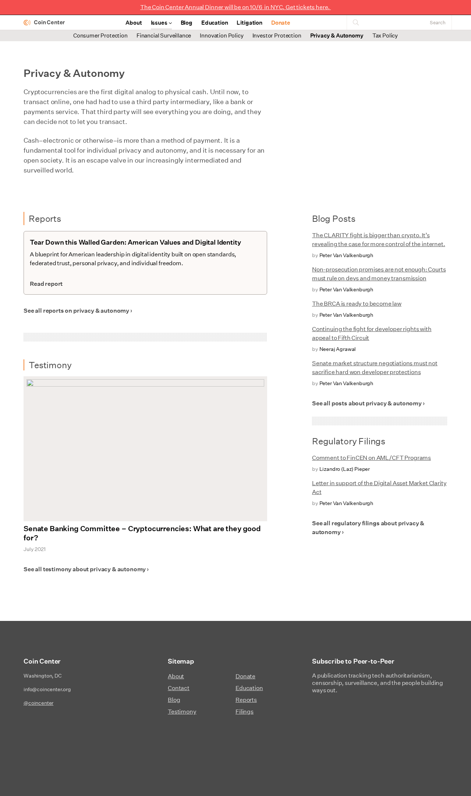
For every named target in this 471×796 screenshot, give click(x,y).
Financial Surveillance (164, 35)
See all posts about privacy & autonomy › (368, 403)
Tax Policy (385, 35)
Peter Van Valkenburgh (346, 255)
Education (214, 22)
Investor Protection (276, 35)
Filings (245, 711)
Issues (159, 22)
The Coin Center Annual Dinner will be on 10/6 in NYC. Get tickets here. (235, 7)
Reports (246, 699)
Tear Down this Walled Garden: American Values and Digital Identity (135, 242)
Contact (179, 688)
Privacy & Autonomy (337, 35)
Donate (280, 22)
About (133, 22)
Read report (46, 283)
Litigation (249, 22)
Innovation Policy (221, 35)
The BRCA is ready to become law (356, 303)
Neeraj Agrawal (337, 349)
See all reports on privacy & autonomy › (78, 310)
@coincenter (38, 703)
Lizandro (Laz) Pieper (344, 469)
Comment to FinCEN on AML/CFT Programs (371, 457)
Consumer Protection (100, 35)
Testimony (182, 711)
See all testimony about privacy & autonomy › (86, 569)
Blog (186, 22)
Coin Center (49, 22)
